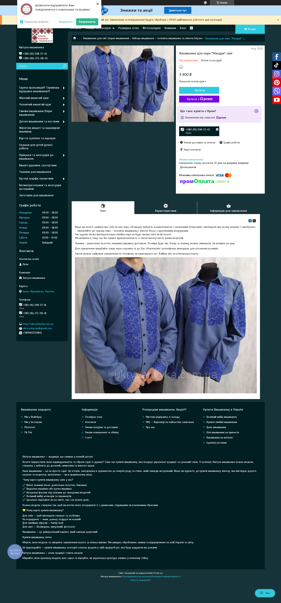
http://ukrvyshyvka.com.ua (38, 324)
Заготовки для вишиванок (36, 195)
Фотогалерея (152, 28)
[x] (254, 221)
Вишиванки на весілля (219, 437)
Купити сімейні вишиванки (221, 422)
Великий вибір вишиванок (221, 417)
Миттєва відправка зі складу (163, 417)
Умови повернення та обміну (102, 432)
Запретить (65, 21)
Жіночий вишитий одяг (34, 98)
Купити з (193, 99)
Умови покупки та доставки (101, 427)
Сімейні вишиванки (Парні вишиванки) (35, 112)
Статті (88, 437)
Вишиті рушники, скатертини (38, 165)
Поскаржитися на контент (136, 576)
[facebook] (250, 221)
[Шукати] (64, 66)
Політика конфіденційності (166, 576)
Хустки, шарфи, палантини (36, 178)
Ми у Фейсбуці (32, 417)
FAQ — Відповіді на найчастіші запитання (170, 422)
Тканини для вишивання (35, 172)
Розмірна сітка (128, 28)
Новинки (170, 28)
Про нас (150, 427)
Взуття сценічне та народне (37, 138)
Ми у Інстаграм (33, 422)
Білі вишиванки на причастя (222, 432)
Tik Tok (28, 432)
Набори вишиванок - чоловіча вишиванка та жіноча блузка (167, 38)
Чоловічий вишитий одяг (35, 104)
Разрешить (87, 21)
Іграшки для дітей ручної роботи (35, 146)
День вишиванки (216, 427)
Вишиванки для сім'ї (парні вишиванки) (106, 38)
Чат (268, 593)
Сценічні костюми (216, 442)
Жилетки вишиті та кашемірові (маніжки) (39, 129)
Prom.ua (158, 573)
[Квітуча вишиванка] (42, 35)
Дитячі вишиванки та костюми (39, 121)
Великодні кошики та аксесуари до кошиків (40, 187)
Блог (183, 28)
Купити (200, 90)
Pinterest (29, 427)
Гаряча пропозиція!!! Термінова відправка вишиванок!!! (39, 89)
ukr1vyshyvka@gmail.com (37, 328)
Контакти (90, 422)
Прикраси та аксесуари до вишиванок (36, 156)
